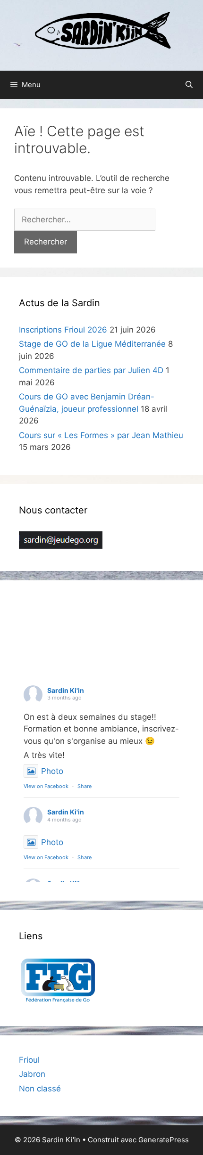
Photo (52, 771)
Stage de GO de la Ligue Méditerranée (92, 344)
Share (84, 786)
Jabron (32, 1074)
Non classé (40, 1088)
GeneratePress (163, 1139)
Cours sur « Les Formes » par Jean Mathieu (101, 435)
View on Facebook (46, 786)
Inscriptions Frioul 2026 (63, 329)
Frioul (29, 1060)
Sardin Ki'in (65, 690)
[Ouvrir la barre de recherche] (189, 85)
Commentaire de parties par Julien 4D (91, 370)
